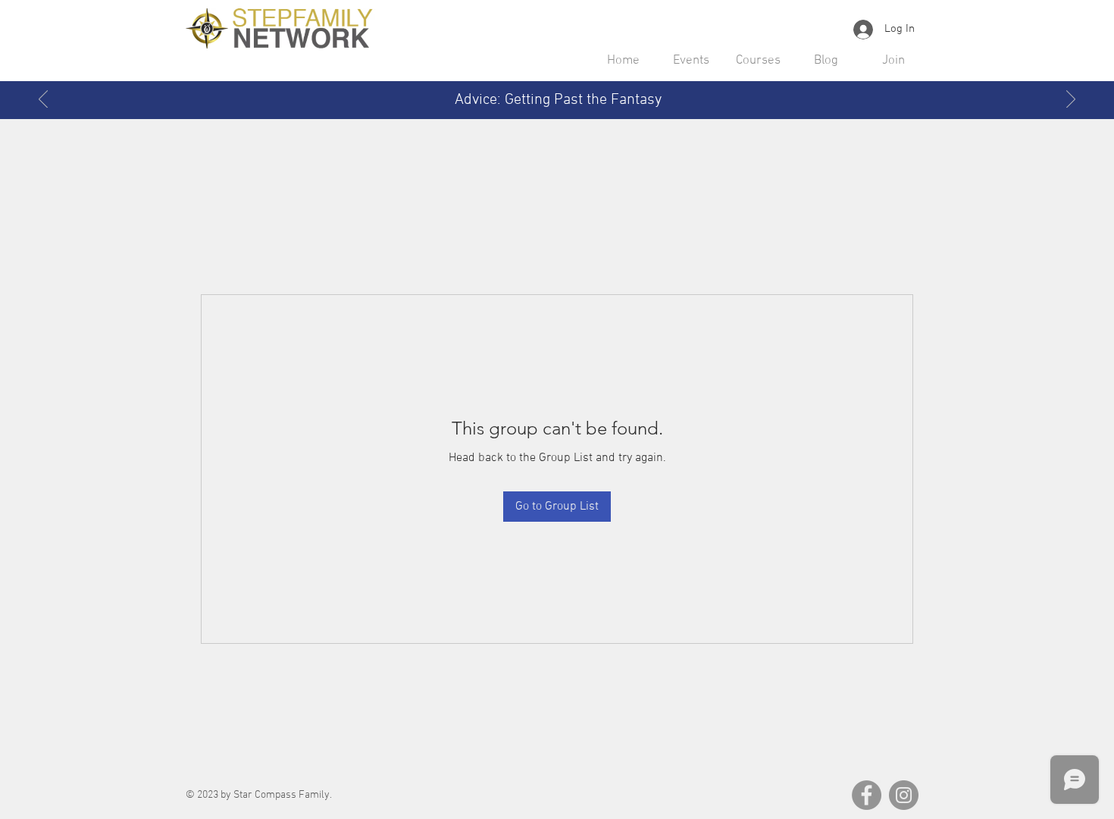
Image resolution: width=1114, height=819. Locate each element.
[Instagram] (903, 795)
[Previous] (43, 100)
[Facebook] (866, 795)
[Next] (1070, 100)
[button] (690, 61)
